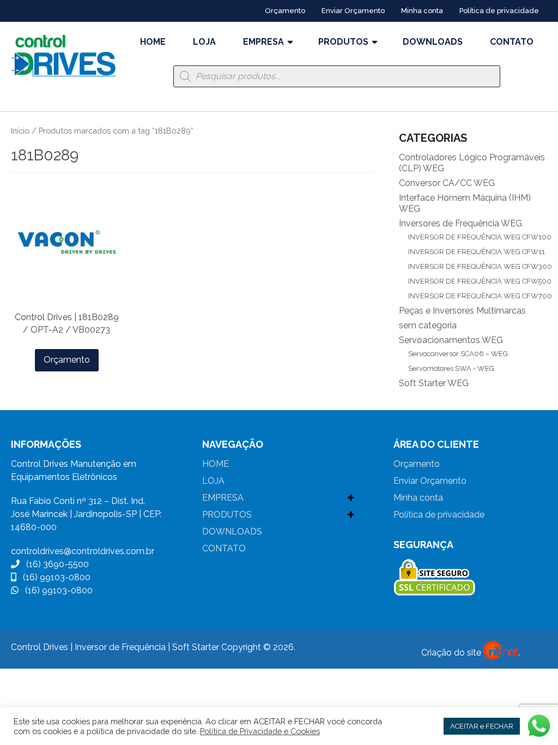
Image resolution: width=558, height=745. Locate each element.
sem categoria (428, 325)
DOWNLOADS (433, 42)
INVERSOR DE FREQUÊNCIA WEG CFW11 (476, 252)
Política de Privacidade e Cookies (260, 731)
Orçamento (285, 11)
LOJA (204, 42)
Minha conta (422, 11)
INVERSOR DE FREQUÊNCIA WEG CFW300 (480, 266)
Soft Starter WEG (434, 383)
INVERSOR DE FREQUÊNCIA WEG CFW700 (480, 296)
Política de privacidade (499, 11)
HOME (153, 42)
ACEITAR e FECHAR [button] (481, 726)
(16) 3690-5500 (54, 564)
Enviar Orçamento (353, 11)
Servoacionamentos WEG (451, 340)
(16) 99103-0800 (53, 577)
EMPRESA (263, 42)
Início (20, 130)
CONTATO (511, 42)
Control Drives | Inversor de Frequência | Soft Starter (115, 647)
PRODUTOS (343, 42)
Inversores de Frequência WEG (460, 223)
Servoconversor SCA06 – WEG (458, 354)
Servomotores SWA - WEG (451, 368)
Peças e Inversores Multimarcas (462, 310)
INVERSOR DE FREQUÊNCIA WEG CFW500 (479, 281)
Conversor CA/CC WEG (447, 183)
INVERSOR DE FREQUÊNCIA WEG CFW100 (479, 237)
